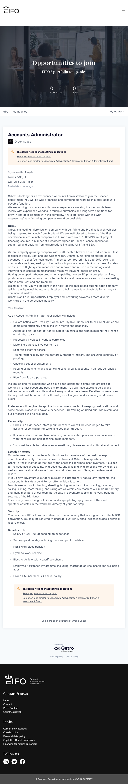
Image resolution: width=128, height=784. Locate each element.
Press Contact (10, 708)
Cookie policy (72, 656)
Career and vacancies (15, 728)
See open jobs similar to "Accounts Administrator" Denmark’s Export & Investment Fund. (65, 161)
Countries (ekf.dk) (12, 712)
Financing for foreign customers (20, 744)
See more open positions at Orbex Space (64, 620)
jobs (5, 111)
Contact (7, 704)
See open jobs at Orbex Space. (34, 156)
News (6, 700)
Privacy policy (56, 656)
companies (20, 111)
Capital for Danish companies (18, 740)
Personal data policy (14, 736)
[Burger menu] (124, 10)
